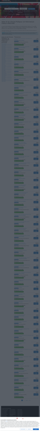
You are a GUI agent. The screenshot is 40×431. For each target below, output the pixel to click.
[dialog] (20, 424)
